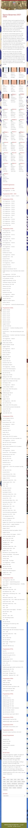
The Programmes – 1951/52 (9, 440)
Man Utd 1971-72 (6, 657)
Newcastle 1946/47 (7, 356)
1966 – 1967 (5, 625)
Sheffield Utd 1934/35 (7, 252)
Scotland (14, 787)
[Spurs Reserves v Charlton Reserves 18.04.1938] (14, 163)
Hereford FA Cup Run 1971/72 (9, 655)
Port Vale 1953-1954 (7, 470)
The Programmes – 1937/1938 (9, 274)
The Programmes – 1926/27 (9, 215)
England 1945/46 (6, 346)
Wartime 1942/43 (6, 315)
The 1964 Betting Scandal (8, 617)
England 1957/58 (6, 532)
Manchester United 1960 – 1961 (9, 589)
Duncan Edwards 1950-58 (8, 418)
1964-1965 (5, 613)
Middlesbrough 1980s (7, 684)
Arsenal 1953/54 (6, 472)
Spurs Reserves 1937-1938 (8, 284)
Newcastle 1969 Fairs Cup (8, 645)
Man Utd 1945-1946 (7, 340)
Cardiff (15, 781)
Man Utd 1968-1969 (7, 637)
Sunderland (19, 787)
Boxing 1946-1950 (6, 741)
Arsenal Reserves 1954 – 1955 (9, 496)
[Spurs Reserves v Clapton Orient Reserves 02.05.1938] (6, 174)
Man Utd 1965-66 (6, 621)
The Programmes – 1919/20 (9, 201)
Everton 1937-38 (6, 290)
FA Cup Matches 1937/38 (8, 278)
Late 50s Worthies (6, 574)
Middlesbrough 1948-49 (8, 392)
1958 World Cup (6, 544)
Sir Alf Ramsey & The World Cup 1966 (11, 623)
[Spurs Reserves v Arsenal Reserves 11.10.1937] (6, 96)
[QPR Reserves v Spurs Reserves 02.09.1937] (6, 69)
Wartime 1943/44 (6, 317)
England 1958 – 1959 (7, 550)
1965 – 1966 (5, 619)
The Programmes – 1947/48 (9, 366)
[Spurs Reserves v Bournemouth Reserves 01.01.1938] (6, 132)
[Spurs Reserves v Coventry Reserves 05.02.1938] (6, 142)
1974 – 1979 (5, 663)
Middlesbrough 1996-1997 (8, 704)
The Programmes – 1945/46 (9, 338)
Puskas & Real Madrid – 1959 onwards (11, 554)
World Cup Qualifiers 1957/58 (9, 536)
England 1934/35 (6, 248)
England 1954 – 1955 (7, 508)
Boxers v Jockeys (6, 743)
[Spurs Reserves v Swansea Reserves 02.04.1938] (22, 153)
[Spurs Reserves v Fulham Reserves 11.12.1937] (6, 120)
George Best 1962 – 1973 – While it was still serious (13, 599)
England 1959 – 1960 (7, 572)
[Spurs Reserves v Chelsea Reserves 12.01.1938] (14, 132)
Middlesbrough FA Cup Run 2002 (9, 719)
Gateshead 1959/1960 (7, 568)
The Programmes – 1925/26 (9, 213)
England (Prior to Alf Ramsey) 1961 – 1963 (12, 593)
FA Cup (4, 783)
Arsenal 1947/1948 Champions (9, 368)
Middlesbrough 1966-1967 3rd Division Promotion (13, 629)
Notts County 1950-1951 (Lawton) (10, 436)
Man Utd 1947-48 (6, 372)
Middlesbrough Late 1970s (8, 669)
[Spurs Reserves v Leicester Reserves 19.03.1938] (6, 153)
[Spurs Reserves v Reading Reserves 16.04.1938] (6, 163)
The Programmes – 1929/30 (9, 223)
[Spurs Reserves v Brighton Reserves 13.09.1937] (6, 82)
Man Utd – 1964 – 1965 (8, 615)
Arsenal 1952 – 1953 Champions (9, 452)
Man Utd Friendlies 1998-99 (8, 710)
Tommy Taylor (6, 558)
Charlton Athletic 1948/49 (8, 386)
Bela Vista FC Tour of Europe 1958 (10, 552)
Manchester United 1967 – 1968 (9, 633)
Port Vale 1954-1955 (7, 488)
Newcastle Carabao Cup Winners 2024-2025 (12, 732)
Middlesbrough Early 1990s (8, 700)
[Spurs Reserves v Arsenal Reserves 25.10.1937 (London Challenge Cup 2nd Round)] (22, 94)
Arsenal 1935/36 (6, 258)
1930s (22, 779)
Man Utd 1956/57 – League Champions (11, 524)
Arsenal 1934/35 (6, 250)
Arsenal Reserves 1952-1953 (9, 454)
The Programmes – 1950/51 (9, 424)
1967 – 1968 (5, 631)
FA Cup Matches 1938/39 (8, 296)
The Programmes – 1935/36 (9, 254)
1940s (4, 781)
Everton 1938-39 (6, 302)
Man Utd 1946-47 (6, 350)
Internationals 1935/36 (7, 260)
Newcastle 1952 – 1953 (8, 460)
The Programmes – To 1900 (9, 190)
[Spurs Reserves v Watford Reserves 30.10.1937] (6, 109)
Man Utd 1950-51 (6, 426)
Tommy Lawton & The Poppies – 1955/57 (11, 534)
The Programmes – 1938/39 (9, 294)
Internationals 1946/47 (7, 364)
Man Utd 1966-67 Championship (9, 627)
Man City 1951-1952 (7, 444)
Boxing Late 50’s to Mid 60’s (9, 745)
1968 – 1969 (5, 635)
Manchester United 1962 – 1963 (9, 603)
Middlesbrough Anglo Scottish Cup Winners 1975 (13, 667)
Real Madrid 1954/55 (7, 492)
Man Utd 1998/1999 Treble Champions (11, 708)
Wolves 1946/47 (6, 354)
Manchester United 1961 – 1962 (9, 597)
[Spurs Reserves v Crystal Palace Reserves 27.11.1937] (22, 109)
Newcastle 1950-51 (7, 430)
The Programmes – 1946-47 (9, 348)
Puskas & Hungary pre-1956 (8, 518)
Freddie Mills (5, 747)
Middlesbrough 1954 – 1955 (8, 506)
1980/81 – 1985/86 (7, 680)
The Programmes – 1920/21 (9, 203)
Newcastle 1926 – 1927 (8, 217)
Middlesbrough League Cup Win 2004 (10, 721)
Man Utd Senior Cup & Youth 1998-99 (11, 714)
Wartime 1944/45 (6, 320)
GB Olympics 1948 (6, 382)
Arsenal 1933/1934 (7, 244)
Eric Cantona (5, 695)
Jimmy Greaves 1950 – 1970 (8, 422)
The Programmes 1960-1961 (9, 579)
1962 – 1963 (5, 605)
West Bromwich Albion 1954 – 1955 (10, 500)
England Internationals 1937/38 (9, 280)
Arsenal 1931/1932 (7, 236)
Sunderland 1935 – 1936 (8, 256)
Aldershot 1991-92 (6, 698)
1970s (11, 781)
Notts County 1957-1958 (8, 538)
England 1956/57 (6, 528)
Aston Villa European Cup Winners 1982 (11, 686)
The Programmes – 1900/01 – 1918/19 (11, 195)
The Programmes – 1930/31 (9, 230)
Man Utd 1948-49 (6, 390)
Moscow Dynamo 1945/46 (8, 344)
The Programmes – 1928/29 (9, 221)
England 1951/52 (6, 448)
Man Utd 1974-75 (6, 665)
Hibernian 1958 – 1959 (7, 556)
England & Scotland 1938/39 (9, 300)
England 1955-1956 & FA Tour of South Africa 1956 (13, 522)
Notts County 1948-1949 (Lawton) (10, 388)
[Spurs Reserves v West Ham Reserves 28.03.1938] (14, 153)
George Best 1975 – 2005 (8, 671)
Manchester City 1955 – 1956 (9, 514)
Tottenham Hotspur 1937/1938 (9, 282)
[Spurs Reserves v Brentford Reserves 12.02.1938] (14, 142)
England (23, 781)
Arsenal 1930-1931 (7, 232)
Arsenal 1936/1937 (7, 264)
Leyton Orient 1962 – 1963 (8, 601)
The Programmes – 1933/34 (9, 242)
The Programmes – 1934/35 (9, 246)
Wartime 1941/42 (6, 314)
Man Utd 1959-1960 (7, 566)
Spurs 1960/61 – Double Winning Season (11, 582)
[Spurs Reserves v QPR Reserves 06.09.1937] (22, 69)
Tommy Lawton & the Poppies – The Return (12, 609)
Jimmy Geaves (20, 783)
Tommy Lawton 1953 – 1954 (9, 482)
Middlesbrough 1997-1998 (8, 706)
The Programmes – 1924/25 (9, 211)
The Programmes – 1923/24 (9, 209)
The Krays (5, 749)
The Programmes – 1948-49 (9, 384)
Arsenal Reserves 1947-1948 (9, 370)
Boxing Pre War (6, 739)
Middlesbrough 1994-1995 (8, 702)
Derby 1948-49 (6, 396)
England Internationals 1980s (9, 688)
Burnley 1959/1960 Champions (9, 570)
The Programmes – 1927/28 (9, 219)
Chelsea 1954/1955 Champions (9, 476)
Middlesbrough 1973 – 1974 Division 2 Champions (13, 661)
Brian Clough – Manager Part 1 (9, 641)
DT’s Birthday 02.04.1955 (8, 516)
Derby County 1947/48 (7, 374)
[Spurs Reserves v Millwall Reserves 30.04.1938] (22, 163)
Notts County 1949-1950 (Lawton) (10, 405)
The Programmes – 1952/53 (9, 450)
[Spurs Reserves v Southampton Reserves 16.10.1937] (14, 94)
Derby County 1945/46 (7, 342)
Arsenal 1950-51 (6, 428)
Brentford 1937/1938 (7, 292)
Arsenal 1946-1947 (7, 360)
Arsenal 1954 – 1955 (7, 498)
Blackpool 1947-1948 (7, 376)
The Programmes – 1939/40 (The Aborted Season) (13, 304)
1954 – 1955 (5, 486)
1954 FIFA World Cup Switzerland (10, 512)
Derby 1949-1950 (6, 411)
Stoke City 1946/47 (7, 352)
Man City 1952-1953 (7, 458)
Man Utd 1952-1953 (7, 456)
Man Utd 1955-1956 (7, 520)
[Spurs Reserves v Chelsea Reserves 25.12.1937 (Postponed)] (14, 120)
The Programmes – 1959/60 (9, 562)
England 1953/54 (6, 478)
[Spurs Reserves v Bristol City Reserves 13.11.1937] (14, 109)
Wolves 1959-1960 (6, 564)
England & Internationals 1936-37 (10, 268)
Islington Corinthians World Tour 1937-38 (11, 276)
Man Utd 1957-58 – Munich (8, 540)
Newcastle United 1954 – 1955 (9, 502)
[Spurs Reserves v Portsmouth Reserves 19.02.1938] (22, 142)
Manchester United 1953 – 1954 (9, 480)
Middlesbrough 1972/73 (8, 659)
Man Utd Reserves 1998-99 (8, 712)
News (17, 785)
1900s (11, 779)
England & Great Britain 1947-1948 (10, 380)
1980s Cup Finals (6, 682)
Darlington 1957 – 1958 (8, 542)
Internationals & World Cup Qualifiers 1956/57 (12, 530)
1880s (4, 779)
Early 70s (4, 651)
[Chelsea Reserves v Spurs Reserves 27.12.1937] (22, 120)
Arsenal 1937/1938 (7, 288)
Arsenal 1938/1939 (7, 298)
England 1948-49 (6, 399)
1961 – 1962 (5, 595)
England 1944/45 (6, 324)
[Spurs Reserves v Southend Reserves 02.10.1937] (22, 82)
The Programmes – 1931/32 (9, 234)
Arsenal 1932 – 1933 (7, 240)
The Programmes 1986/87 (8, 690)
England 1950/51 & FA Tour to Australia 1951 (12, 438)
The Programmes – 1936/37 (9, 262)
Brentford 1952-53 (6, 462)
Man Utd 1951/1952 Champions (9, 442)
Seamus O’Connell (6, 420)
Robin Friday (5, 787)
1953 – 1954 (5, 484)
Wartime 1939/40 (6, 309)
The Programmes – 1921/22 (9, 205)
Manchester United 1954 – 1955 (9, 494)
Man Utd (4, 785)
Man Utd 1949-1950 (7, 402)
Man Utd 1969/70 (6, 639)
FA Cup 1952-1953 (6, 464)
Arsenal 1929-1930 (7, 225)
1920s (18, 779)
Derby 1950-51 (6, 432)
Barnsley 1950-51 (6, 434)
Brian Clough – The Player (8, 560)
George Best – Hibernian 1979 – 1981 (10, 675)
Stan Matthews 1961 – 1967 (9, 591)
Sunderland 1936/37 (7, 266)
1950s (8, 781)
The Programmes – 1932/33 (9, 238)
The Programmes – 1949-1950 (9, 401)
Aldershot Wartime (7, 322)
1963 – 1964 (5, 607)
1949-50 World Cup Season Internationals (11, 407)
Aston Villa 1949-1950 (7, 413)
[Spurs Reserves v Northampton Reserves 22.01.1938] (22, 132)
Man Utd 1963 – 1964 (7, 611)
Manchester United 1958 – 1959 (9, 546)
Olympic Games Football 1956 (9, 526)
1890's (8, 779)
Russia (10, 787)
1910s (15, 779)
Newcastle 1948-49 (7, 394)
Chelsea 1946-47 (6, 358)
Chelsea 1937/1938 (7, 286)
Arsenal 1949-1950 (7, 409)
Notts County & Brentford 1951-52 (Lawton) (12, 446)
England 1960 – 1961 (7, 587)
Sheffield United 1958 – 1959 (9, 548)
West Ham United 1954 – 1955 (9, 510)
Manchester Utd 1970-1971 (8, 653)
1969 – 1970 (5, 643)
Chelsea (19, 781)
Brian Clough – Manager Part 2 (9, 673)
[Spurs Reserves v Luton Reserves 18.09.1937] (14, 82)
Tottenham (5, 789)
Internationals (14, 783)
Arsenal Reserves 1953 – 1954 (9, 474)
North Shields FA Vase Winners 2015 (10, 726)
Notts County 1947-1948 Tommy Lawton (11, 378)
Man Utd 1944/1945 (7, 326)
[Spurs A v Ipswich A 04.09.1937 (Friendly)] (14, 69)
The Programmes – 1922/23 (9, 207)
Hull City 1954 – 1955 (7, 504)
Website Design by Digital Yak (11, 824)
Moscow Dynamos (11, 785)
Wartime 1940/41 (6, 311)
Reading (20, 785)
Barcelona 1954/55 (7, 490)
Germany (8, 783)
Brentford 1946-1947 (7, 362)
